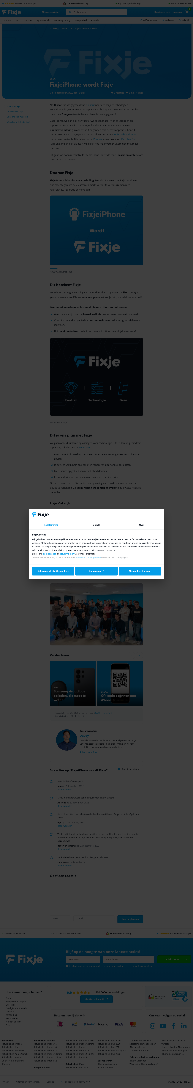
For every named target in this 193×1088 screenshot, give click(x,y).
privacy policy (67, 554)
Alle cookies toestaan (140, 571)
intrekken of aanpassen (88, 557)
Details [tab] (96, 524)
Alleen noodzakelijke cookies (53, 571)
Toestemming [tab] (51, 524)
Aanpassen (95, 571)
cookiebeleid (49, 554)
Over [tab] (141, 524)
